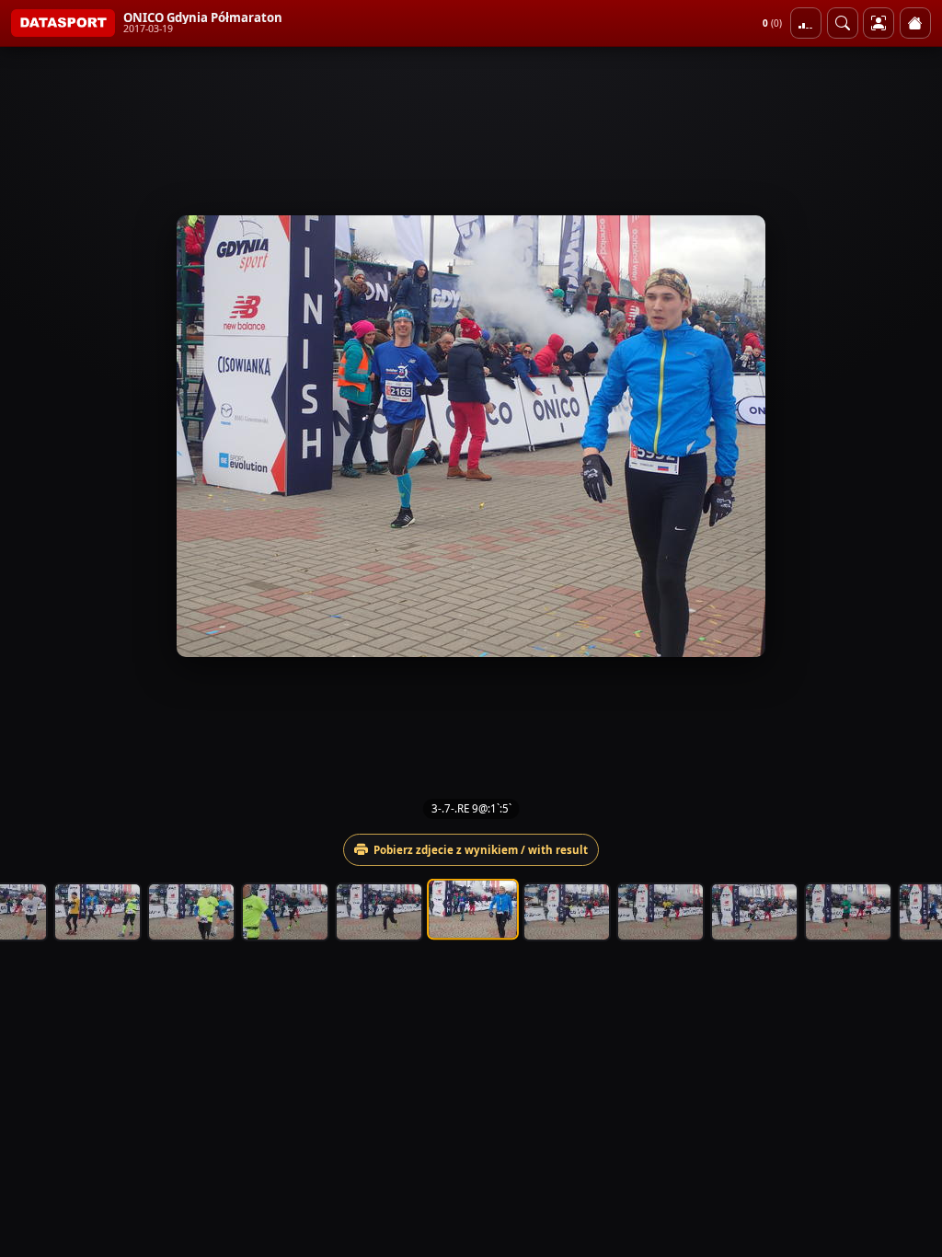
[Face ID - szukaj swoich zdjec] (842, 23)
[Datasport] (63, 23)
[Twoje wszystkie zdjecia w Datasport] (878, 23)
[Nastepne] (911, 436)
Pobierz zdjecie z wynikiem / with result (480, 850)
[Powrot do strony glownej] (915, 23)
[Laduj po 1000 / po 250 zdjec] (805, 23)
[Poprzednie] (30, 436)
